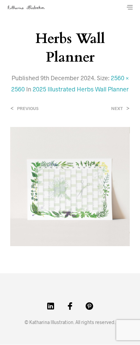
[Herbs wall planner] (70, 185)
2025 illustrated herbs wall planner (81, 89)
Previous (27, 108)
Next (117, 108)
